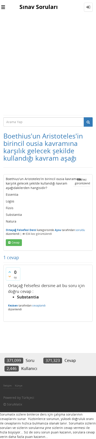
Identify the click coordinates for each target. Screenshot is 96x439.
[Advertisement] (48, 65)
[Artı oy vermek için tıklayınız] (9, 272)
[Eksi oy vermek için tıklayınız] (9, 276)
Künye (18, 385)
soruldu (80, 230)
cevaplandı (39, 305)
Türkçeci (28, 397)
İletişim (7, 385)
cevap (15, 242)
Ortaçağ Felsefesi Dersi (21, 230)
